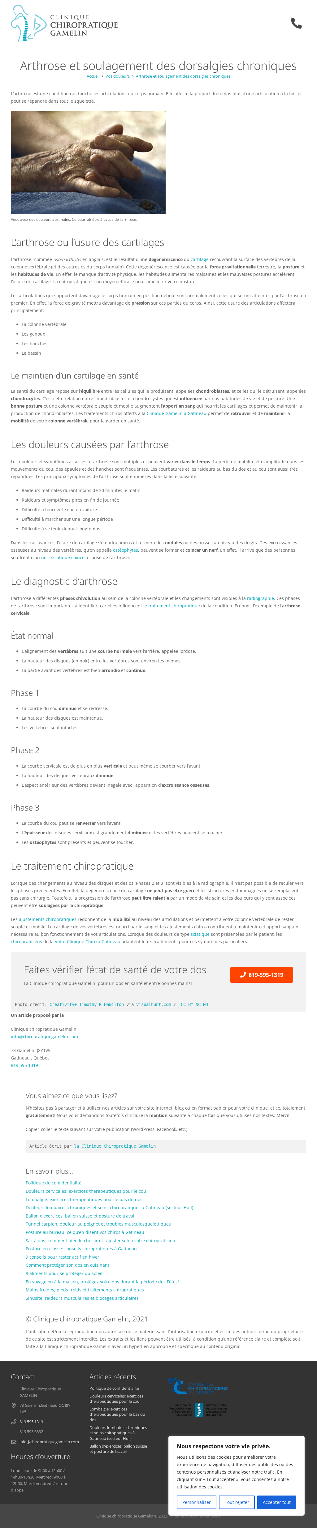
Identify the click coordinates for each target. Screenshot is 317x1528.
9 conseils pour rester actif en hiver (62, 1257)
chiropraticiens (26, 941)
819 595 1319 (24, 1065)
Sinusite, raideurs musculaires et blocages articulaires (82, 1298)
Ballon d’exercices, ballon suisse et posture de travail (81, 1216)
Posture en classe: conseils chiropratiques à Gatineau (81, 1249)
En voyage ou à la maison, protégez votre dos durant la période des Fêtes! (102, 1282)
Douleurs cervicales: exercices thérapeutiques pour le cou (86, 1191)
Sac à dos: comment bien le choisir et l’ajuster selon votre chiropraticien (100, 1240)
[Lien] (298, 23)
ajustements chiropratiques (48, 919)
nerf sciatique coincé (63, 557)
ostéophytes (125, 550)
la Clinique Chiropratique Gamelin (115, 1146)
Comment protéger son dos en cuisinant (67, 1265)
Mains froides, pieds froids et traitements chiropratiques (85, 1290)
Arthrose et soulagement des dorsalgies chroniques (183, 76)
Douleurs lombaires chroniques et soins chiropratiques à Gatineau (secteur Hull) (109, 1207)
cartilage (200, 259)
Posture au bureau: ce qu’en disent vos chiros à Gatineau (85, 1232)
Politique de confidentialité (53, 1183)
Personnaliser (196, 1502)
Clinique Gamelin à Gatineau (176, 413)
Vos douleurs (118, 76)
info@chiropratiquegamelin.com (44, 1036)
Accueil (93, 76)
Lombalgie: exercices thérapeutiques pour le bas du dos (84, 1199)
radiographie (260, 598)
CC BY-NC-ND (193, 1004)
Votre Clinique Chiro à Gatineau (87, 941)
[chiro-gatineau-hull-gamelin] (64, 23)
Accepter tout (277, 1502)
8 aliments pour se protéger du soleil (64, 1273)
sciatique (200, 934)
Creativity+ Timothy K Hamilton (87, 1004)
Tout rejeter (237, 1502)
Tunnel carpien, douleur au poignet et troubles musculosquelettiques (98, 1224)
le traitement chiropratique (171, 606)
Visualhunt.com (153, 1004)
